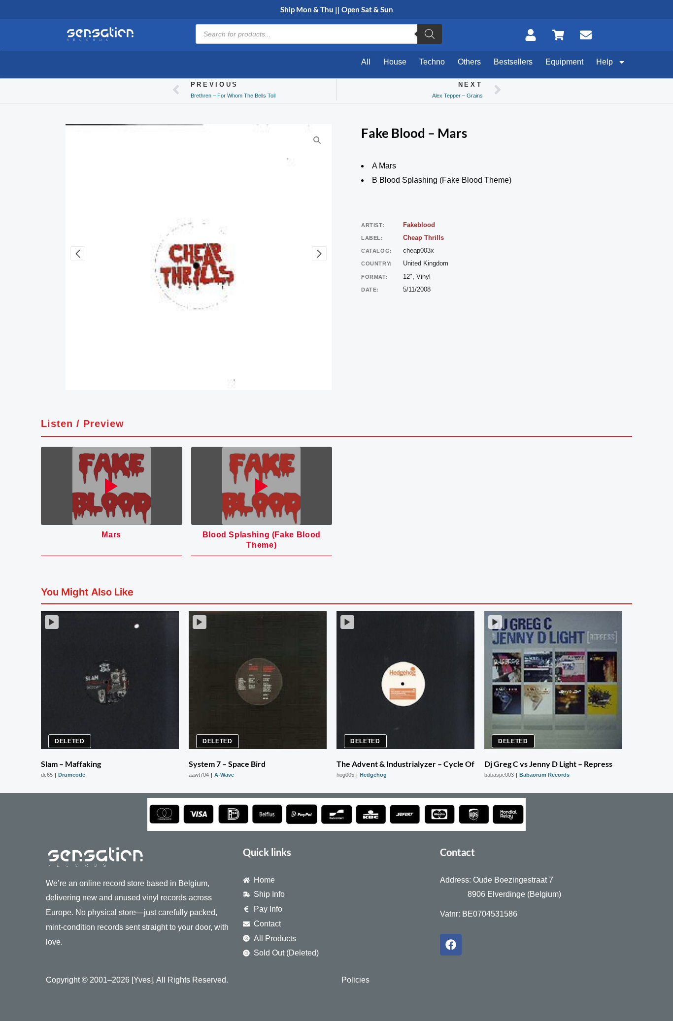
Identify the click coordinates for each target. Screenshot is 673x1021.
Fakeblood (419, 225)
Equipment (564, 62)
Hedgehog (373, 775)
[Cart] (561, 35)
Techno (432, 62)
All (365, 62)
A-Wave (224, 775)
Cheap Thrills (423, 237)
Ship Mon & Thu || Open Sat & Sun (336, 9)
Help (604, 62)
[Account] (533, 35)
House (394, 62)
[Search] (429, 34)
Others (469, 62)
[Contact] (589, 35)
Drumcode (71, 775)
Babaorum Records (544, 775)
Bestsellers (513, 62)
